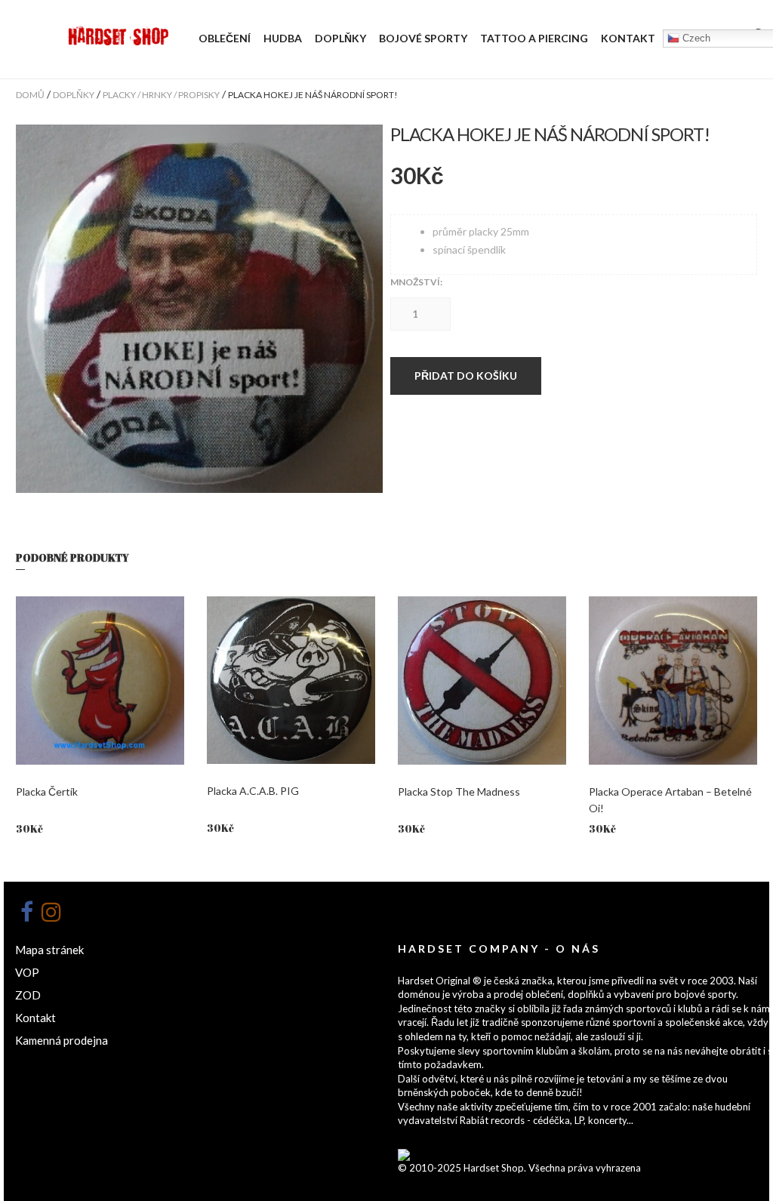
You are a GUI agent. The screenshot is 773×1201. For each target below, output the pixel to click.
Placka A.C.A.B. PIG (253, 790)
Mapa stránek (49, 949)
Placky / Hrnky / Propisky (161, 94)
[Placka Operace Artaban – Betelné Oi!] (673, 680)
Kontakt (628, 38)
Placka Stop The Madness (459, 791)
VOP (27, 972)
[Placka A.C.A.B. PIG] (291, 680)
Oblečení (225, 38)
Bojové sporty (423, 38)
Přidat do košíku (465, 375)
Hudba (282, 38)
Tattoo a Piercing (534, 38)
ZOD (28, 995)
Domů (30, 94)
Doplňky (340, 38)
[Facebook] (26, 912)
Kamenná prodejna (61, 1040)
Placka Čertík (47, 791)
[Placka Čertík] (100, 680)
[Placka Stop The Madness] (482, 680)
